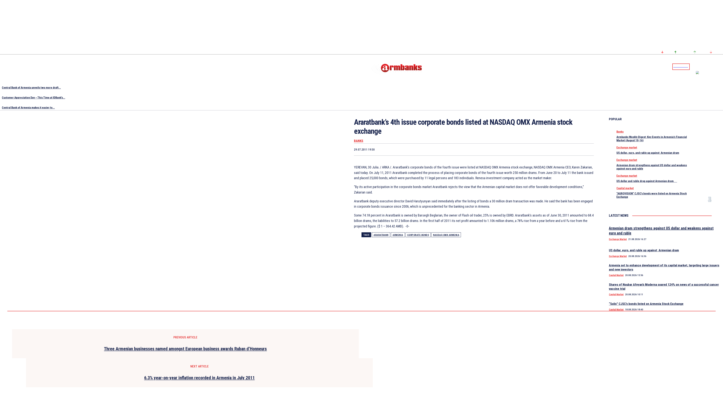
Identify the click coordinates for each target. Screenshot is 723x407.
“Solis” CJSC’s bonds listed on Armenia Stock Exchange (646, 304)
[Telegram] (711, 66)
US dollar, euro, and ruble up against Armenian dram (647, 153)
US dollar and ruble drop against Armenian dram (646, 181)
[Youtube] (716, 66)
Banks (358, 140)
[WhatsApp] (533, 149)
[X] (520, 149)
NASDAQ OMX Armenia (446, 234)
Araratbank (381, 234)
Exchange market (626, 147)
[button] (693, 66)
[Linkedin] (720, 66)
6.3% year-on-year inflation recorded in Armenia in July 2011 (199, 377)
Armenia (398, 234)
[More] (587, 149)
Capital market (625, 188)
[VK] (560, 149)
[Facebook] (707, 66)
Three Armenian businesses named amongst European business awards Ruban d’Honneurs (185, 348)
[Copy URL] (573, 149)
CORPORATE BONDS (418, 234)
